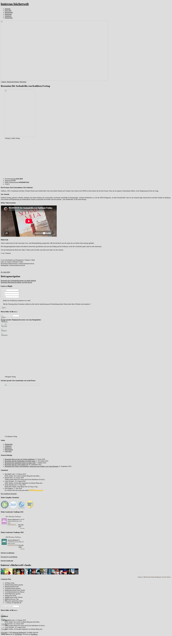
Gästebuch (8, 16)
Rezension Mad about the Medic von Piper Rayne (16, 282)
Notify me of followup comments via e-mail (16, 300)
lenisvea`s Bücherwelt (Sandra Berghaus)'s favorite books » (154, 577)
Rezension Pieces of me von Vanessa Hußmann (20, 459)
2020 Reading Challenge (13, 537)
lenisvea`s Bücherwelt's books (16, 565)
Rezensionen (9, 12)
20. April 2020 (5, 272)
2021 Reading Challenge (13, 516)
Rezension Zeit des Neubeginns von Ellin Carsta (20, 461)
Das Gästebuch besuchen (9, 494)
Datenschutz (9, 18)
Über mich (8, 10)
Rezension (23, 82)
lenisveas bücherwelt (15, 4)
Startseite (7, 9)
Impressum (8, 14)
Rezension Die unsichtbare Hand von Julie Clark (20, 463)
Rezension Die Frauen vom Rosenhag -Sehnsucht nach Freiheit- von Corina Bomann (31, 466)
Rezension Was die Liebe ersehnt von (16, 464)
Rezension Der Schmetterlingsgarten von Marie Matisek (18, 280)
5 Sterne (3, 82)
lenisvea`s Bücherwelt (13, 519)
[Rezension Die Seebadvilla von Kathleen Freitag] (54, 80)
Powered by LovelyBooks (9, 557)
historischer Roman (13, 82)
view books (22, 528)
